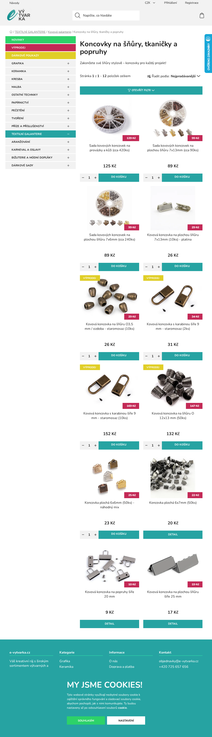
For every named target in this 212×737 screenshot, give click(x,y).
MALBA (16, 87)
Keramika (66, 666)
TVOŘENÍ (18, 118)
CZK (148, 3)
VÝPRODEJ (18, 48)
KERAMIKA (19, 71)
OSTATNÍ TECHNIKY (25, 95)
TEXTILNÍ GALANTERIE (27, 134)
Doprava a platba (121, 666)
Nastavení (126, 721)
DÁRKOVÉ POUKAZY (25, 55)
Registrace (191, 3)
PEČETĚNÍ (18, 110)
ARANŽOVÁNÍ (21, 142)
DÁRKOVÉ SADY (22, 165)
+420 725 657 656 (173, 666)
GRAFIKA (18, 63)
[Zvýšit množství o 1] (95, 178)
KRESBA (17, 79)
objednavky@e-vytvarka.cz (178, 661)
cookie (122, 708)
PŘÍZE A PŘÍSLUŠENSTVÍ (28, 126)
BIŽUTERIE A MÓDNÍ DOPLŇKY (32, 158)
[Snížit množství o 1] (83, 178)
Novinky (18, 40)
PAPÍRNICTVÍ (20, 103)
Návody (14, 3)
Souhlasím (86, 721)
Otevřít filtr (141, 90)
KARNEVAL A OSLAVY (26, 150)
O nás (113, 661)
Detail (173, 534)
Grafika (64, 661)
